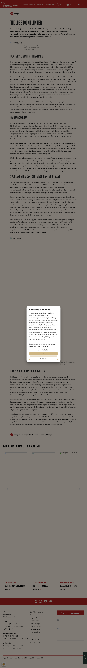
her (47, 346)
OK (43, 354)
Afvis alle (43, 358)
